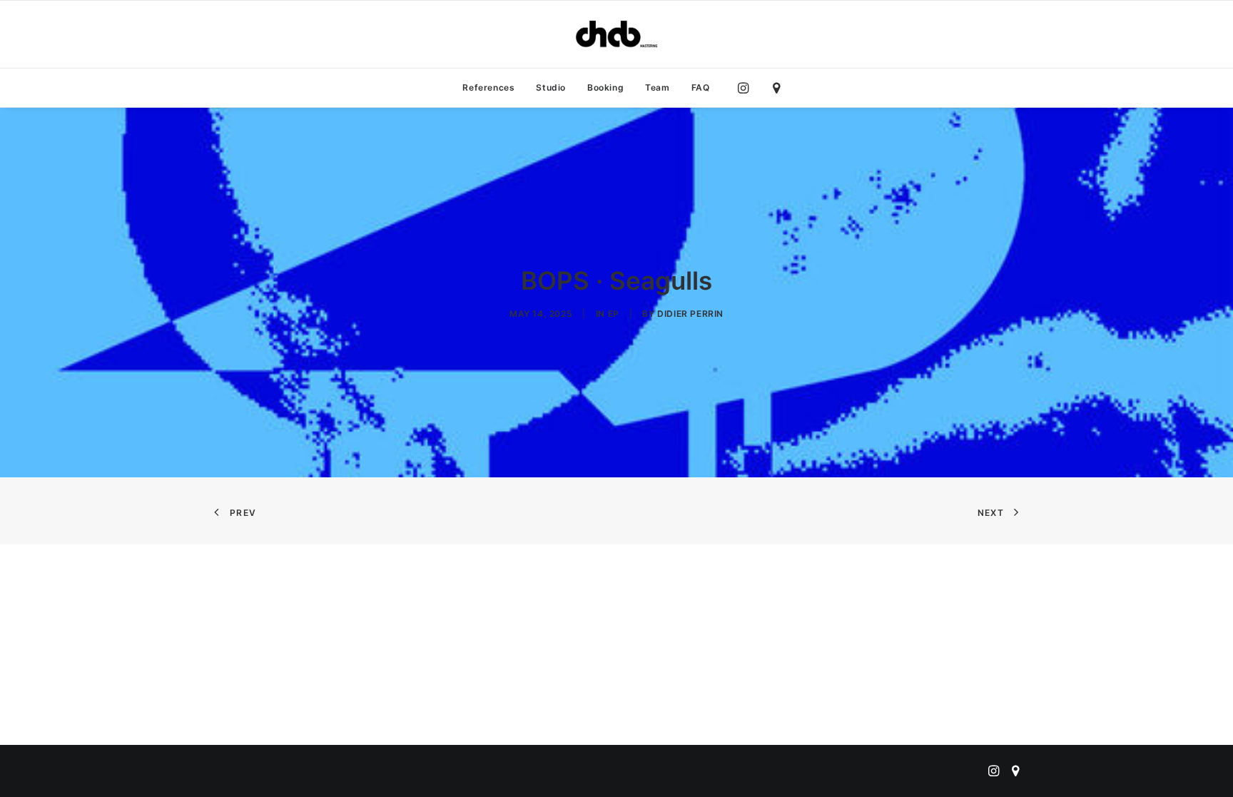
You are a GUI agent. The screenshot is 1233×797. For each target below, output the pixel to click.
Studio (551, 87)
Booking (605, 87)
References (488, 87)
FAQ (700, 87)
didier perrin (690, 313)
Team (657, 87)
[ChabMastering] (616, 34)
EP (613, 313)
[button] (747, 87)
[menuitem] (488, 87)
